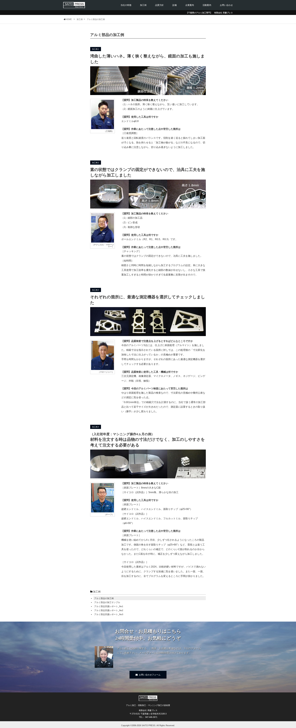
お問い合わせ (226, 5)
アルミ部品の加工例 (104, 598)
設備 (174, 5)
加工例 (143, 5)
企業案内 (189, 5)
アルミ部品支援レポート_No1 (108, 606)
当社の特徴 (126, 5)
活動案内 (207, 5)
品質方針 (159, 5)
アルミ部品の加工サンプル (107, 602)
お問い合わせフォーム (149, 674)
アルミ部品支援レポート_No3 (108, 614)
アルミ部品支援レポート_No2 (108, 610)
